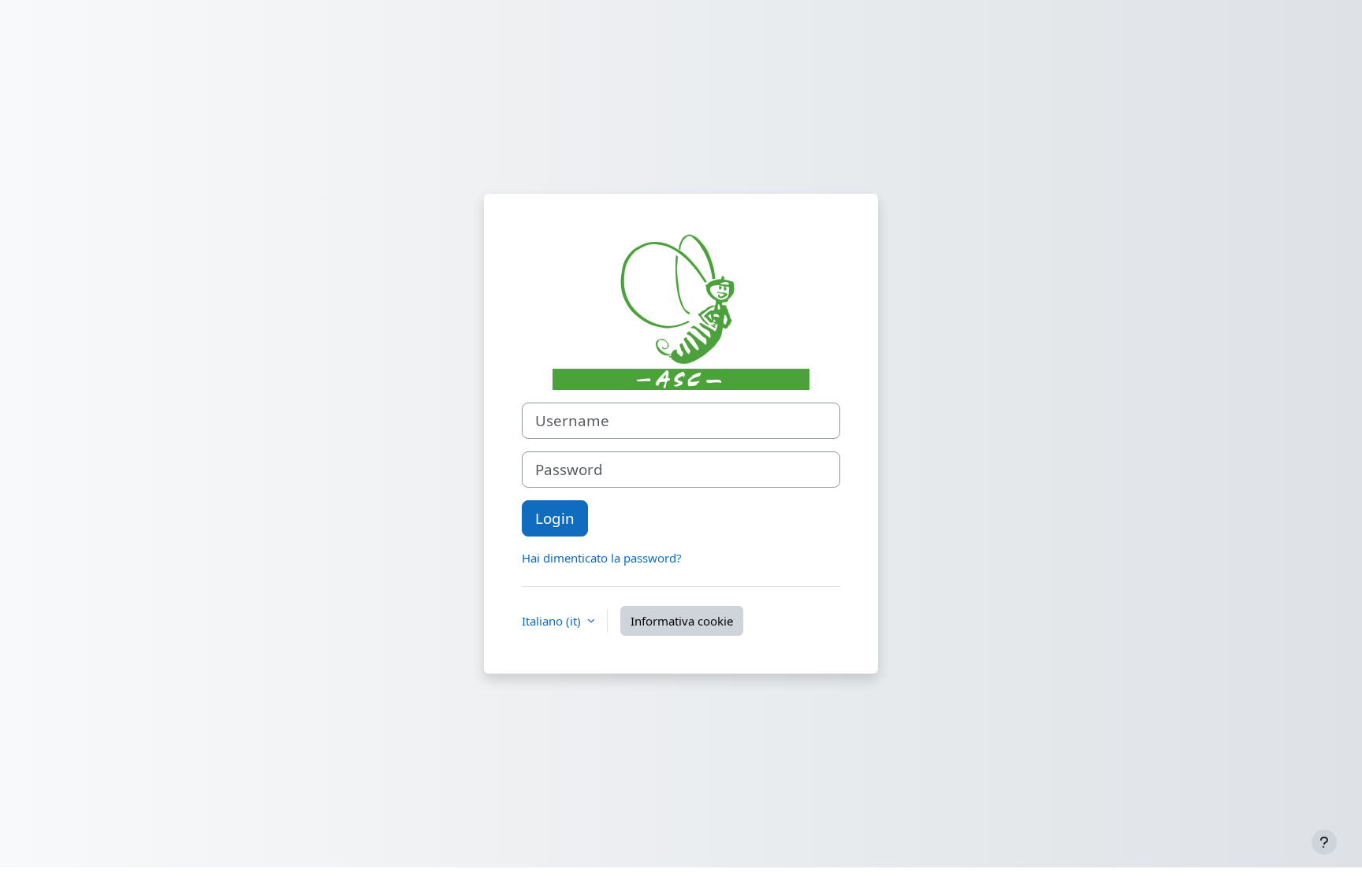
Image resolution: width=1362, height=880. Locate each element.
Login (555, 518)
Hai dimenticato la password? (602, 558)
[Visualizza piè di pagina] (1324, 842)
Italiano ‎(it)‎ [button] (553, 621)
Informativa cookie (682, 621)
